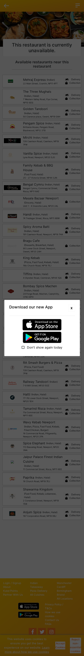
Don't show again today (44, 347)
